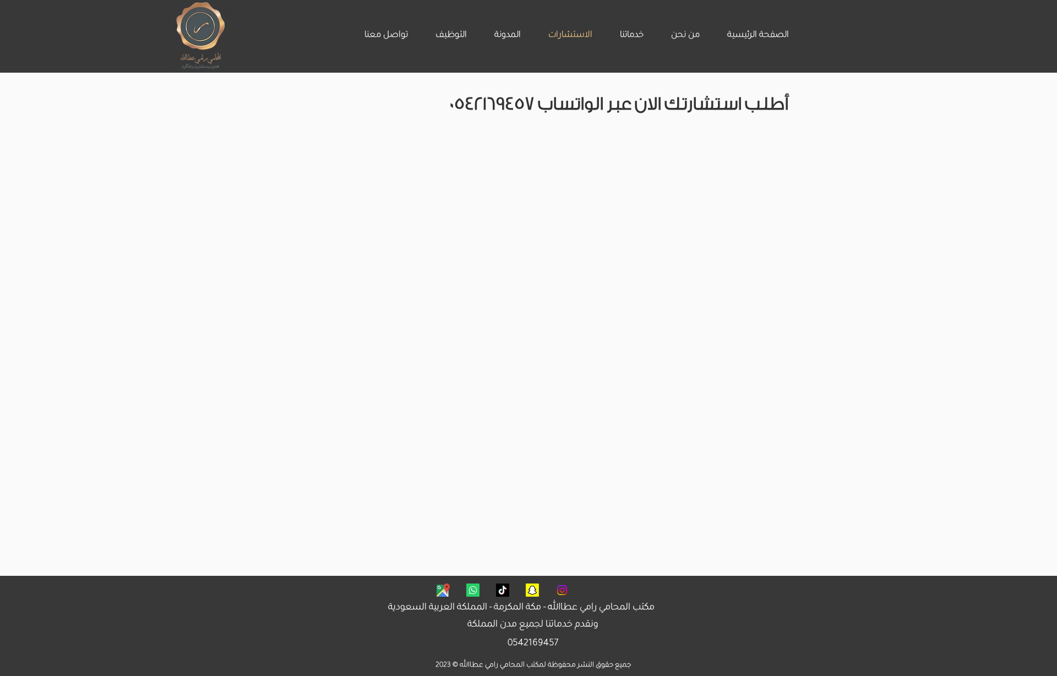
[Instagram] (562, 590)
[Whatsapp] (473, 590)
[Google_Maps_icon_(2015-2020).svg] (443, 590)
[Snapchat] (532, 590)
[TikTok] (502, 590)
